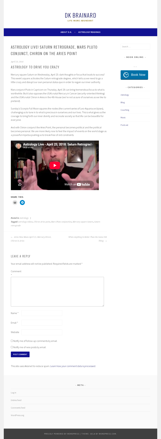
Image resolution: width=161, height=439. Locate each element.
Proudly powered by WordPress (61, 434)
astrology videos (25, 222)
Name (15, 313)
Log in (13, 392)
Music (123, 117)
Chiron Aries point (42, 222)
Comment (16, 273)
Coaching (125, 109)
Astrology (24, 218)
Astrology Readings (89, 32)
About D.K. (66, 32)
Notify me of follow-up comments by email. (35, 340)
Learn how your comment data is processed (72, 366)
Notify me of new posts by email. (29, 347)
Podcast (124, 125)
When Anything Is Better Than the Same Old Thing (87, 239)
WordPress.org (17, 415)
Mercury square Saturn (83, 222)
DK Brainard (80, 15)
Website (15, 332)
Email (14, 322)
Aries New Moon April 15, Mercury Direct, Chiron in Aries (31, 239)
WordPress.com (107, 434)
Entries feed (16, 400)
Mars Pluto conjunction (61, 222)
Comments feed (18, 407)
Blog (123, 102)
